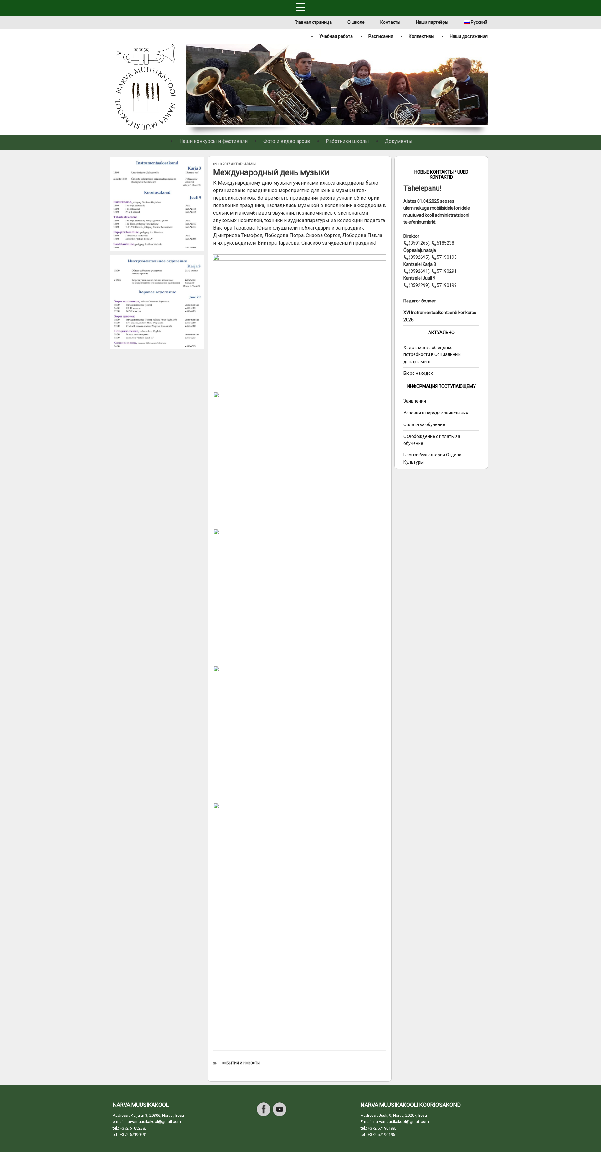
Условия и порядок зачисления (435, 412)
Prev (190, 85)
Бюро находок (418, 373)
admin (250, 164)
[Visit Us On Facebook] (263, 1115)
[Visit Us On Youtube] (279, 1115)
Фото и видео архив (286, 141)
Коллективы (421, 36)
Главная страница (313, 22)
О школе (356, 22)
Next (484, 85)
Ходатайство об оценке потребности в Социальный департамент (432, 354)
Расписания (380, 36)
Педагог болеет (419, 300)
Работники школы (347, 141)
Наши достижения (469, 36)
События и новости (241, 1063)
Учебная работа (336, 36)
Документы (399, 141)
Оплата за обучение (424, 424)
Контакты (390, 22)
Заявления (414, 401)
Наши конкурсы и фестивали (213, 141)
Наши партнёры (432, 22)
